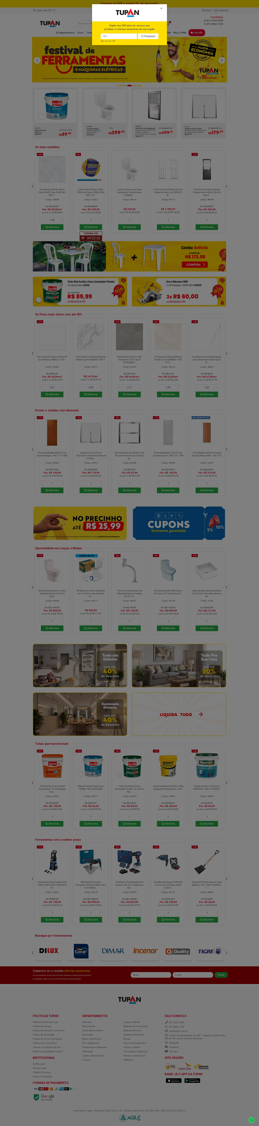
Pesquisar (149, 36)
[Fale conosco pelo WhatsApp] (252, 1120)
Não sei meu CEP (108, 41)
